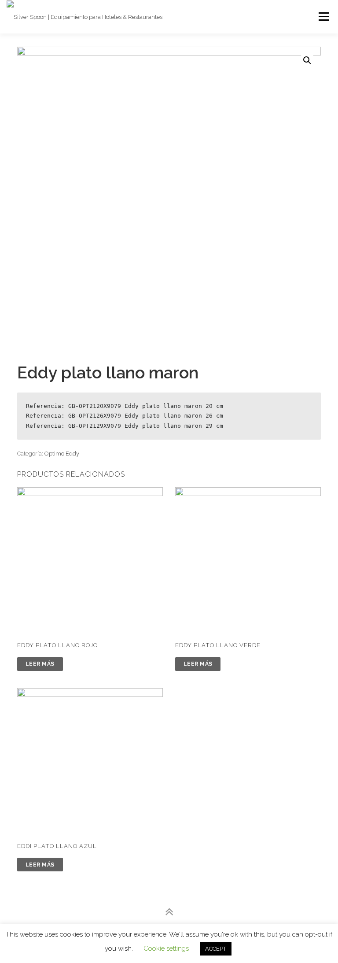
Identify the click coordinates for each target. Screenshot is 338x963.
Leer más (40, 664)
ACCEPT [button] (215, 948)
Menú (323, 16)
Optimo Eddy (61, 453)
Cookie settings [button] (166, 948)
